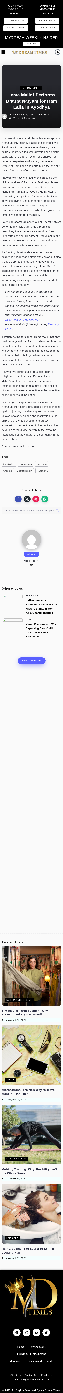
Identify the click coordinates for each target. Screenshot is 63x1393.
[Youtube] (36, 1332)
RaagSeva (42, 471)
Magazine (15, 1361)
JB (10, 115)
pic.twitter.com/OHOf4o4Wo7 (22, 319)
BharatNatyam (24, 471)
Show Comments (31, 660)
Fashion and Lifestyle (41, 1361)
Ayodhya (7, 471)
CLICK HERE (31, 44)
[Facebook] (17, 1332)
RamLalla (42, 464)
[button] (3, 52)
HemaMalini (25, 464)
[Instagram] (26, 1332)
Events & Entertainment (31, 1354)
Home (20, 1346)
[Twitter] (46, 1332)
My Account (38, 1346)
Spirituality (9, 464)
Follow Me (31, 554)
